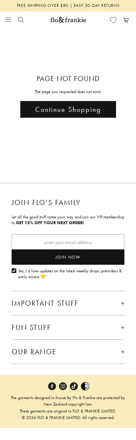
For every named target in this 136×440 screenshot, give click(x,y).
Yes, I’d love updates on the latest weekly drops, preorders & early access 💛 (70, 274)
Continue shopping (68, 109)
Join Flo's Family (46, 202)
